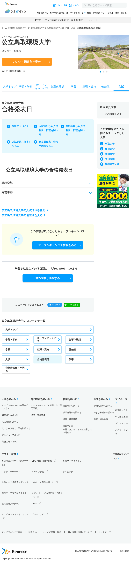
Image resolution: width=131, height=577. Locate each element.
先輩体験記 (75, 339)
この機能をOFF (113, 113)
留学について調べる (11, 435)
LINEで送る (73, 304)
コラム (124, 13)
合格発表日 (43, 359)
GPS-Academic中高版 (42, 461)
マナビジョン (15, 11)
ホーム (4, 28)
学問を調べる (101, 399)
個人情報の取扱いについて (80, 532)
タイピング (68, 471)
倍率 (71, 359)
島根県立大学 (112, 164)
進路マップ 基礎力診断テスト (15, 482)
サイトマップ (105, 532)
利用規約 (32, 532)
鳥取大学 (110, 143)
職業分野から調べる (72, 412)
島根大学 (110, 149)
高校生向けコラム (10, 441)
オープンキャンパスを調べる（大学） (15, 407)
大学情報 (11, 28)
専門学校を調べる (57, 13)
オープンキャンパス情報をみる (57, 245)
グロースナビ (38, 514)
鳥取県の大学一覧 (22, 28)
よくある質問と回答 (52, 532)
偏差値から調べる (10, 415)
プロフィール (121, 423)
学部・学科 (11, 339)
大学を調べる (42, 13)
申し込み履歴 (121, 416)
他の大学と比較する (47, 278)
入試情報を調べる (10, 422)
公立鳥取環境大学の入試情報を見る (23, 210)
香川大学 (110, 159)
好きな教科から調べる (104, 412)
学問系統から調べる (103, 406)
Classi (35, 503)
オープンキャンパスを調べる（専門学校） (46, 407)
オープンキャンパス (46, 339)
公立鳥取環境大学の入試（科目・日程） (60, 28)
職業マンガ (77, 429)
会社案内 (124, 551)
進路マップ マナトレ (72, 461)
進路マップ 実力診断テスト (14, 493)
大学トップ (11, 329)
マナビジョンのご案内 (12, 532)
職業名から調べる (71, 406)
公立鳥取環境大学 (37, 28)
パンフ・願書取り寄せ (27, 61)
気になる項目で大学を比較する (16, 428)
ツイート (56, 304)
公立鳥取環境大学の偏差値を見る (22, 215)
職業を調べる (70, 399)
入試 (7, 359)
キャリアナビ (38, 471)
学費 (7, 349)
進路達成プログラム (11, 503)
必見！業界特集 (38, 415)
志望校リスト (121, 410)
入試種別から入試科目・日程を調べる (48, 130)
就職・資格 (43, 349)
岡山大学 (110, 154)
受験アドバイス (20, 126)
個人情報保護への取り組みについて (94, 550)
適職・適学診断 (70, 419)
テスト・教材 (113, 13)
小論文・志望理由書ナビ (43, 482)
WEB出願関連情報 (11, 71)
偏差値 (72, 349)
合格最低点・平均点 (15, 369)
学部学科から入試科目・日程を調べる (75, 130)
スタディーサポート (11, 471)
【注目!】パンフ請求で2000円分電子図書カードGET (64, 19)
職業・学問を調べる (95, 13)
